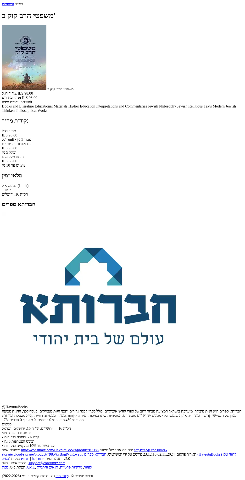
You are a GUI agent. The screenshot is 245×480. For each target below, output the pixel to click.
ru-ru (41, 459)
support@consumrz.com (46, 463)
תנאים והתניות (47, 467)
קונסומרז (62, 476)
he (33, 459)
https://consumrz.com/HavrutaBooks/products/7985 (60, 450)
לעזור (88, 467)
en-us (25, 459)
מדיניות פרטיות (71, 467)
